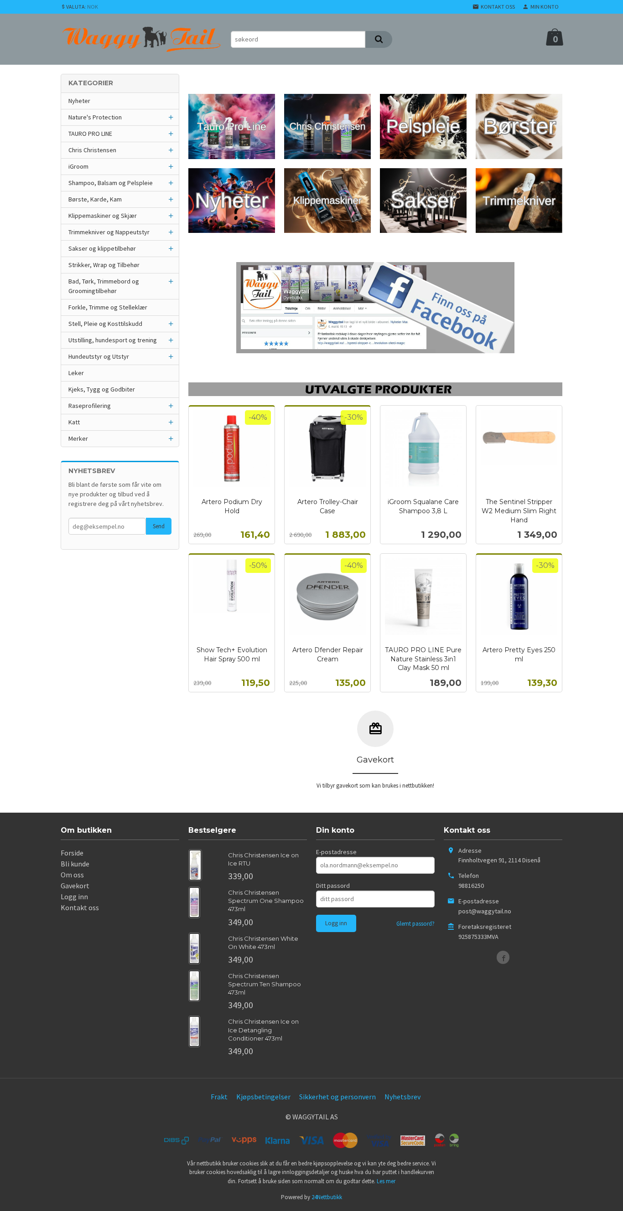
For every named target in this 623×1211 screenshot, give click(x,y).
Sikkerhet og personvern (337, 1096)
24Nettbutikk (327, 1197)
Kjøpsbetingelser (263, 1096)
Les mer (386, 1181)
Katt (74, 422)
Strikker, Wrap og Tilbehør (104, 265)
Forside (72, 852)
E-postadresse (336, 852)
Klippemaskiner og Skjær (102, 215)
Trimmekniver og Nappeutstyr (109, 232)
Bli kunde (75, 863)
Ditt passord (333, 885)
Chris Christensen (92, 150)
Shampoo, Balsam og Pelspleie (110, 183)
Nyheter (79, 101)
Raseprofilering (89, 406)
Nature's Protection (95, 117)
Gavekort (75, 885)
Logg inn (74, 896)
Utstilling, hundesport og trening (112, 340)
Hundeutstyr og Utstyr (98, 356)
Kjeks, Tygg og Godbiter (101, 389)
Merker (78, 438)
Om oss (72, 874)
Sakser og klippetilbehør (102, 248)
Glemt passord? (415, 924)
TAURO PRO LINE (90, 133)
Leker (76, 373)
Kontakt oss (80, 907)
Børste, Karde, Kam (95, 199)
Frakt (219, 1096)
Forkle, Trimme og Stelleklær (107, 307)
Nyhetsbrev (402, 1096)
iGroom (78, 166)
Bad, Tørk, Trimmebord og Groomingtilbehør (103, 286)
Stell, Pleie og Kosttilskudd (105, 323)
